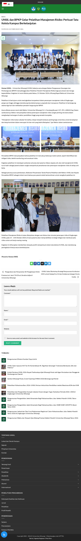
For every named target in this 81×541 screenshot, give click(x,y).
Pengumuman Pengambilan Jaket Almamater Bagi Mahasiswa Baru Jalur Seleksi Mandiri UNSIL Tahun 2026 (41, 399)
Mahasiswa (5, 480)
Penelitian (4, 472)
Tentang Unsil (6, 464)
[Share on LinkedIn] (46, 263)
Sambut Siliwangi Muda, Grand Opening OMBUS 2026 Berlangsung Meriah (32, 379)
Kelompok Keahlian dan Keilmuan (12, 499)
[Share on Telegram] (49, 263)
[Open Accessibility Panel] (4, 534)
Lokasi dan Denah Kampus (10, 441)
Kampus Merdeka (7, 530)
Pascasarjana (5, 526)
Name (6, 310)
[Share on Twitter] (38, 263)
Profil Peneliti (6, 510)
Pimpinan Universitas (8, 449)
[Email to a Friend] (42, 263)
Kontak (4, 453)
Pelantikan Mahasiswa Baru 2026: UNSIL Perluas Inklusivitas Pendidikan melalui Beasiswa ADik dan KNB (43, 385)
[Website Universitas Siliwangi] (40, 9)
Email (6, 319)
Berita (3, 16)
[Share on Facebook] (35, 263)
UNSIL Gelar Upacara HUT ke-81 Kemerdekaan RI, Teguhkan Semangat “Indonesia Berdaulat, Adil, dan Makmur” (42, 366)
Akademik (4, 476)
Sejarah (4, 445)
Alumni (3, 483)
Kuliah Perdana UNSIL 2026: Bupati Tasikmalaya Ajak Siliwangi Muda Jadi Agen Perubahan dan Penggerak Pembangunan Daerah (43, 373)
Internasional (6, 487)
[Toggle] (78, 464)
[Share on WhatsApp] (31, 263)
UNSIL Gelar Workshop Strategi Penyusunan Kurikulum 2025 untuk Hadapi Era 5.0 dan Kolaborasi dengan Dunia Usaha (60, 274)
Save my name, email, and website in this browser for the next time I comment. (31, 338)
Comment (7, 293)
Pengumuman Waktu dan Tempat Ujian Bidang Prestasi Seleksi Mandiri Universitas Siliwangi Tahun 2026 (42, 418)
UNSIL (21, 29)
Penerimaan (5, 468)
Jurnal (3, 503)
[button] (2, 8)
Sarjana (4, 522)
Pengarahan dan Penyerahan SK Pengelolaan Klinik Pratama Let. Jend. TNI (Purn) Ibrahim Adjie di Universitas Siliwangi (20, 275)
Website (6, 329)
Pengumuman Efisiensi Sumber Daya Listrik (22, 359)
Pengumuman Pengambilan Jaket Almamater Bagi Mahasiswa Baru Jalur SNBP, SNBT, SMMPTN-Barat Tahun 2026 (42, 406)
